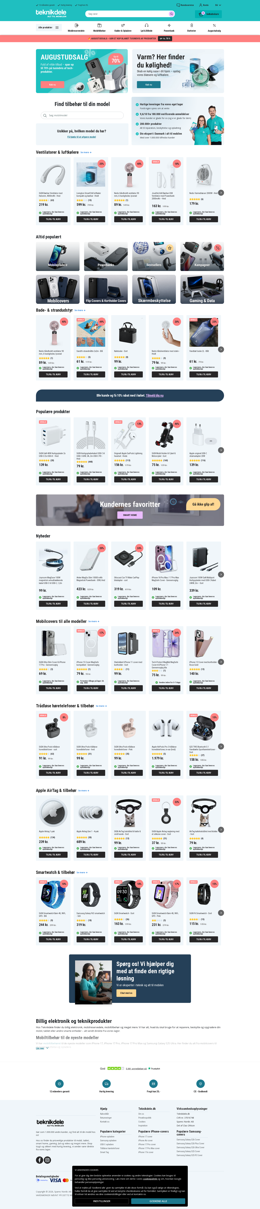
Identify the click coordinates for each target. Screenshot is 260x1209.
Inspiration (142, 1125)
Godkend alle (158, 1201)
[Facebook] (39, 1160)
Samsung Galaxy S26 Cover (188, 1139)
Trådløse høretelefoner (109, 1148)
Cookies (141, 1121)
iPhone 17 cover (145, 1136)
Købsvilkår (104, 1114)
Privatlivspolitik (144, 1118)
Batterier (191, 30)
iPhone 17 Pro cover (147, 1144)
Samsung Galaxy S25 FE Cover (189, 1155)
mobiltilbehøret (52, 1043)
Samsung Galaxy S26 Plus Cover (190, 1143)
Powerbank (169, 30)
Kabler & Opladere (123, 30)
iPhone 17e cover (145, 1152)
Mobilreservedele (76, 30)
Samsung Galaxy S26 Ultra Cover (190, 1147)
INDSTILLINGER (101, 1201)
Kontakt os (104, 1121)
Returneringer (106, 1118)
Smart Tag (104, 1152)
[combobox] (130, 14)
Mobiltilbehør (99, 30)
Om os (141, 1114)
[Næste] (221, 193)
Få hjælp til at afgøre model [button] (81, 137)
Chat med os (126, 993)
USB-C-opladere (107, 1144)
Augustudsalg (214, 30)
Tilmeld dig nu (154, 395)
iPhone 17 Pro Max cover (149, 1148)
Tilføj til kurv (53, 219)
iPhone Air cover (145, 1140)
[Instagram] (47, 1160)
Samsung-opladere (108, 1140)
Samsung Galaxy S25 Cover (188, 1151)
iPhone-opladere (107, 1136)
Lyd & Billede (146, 30)
